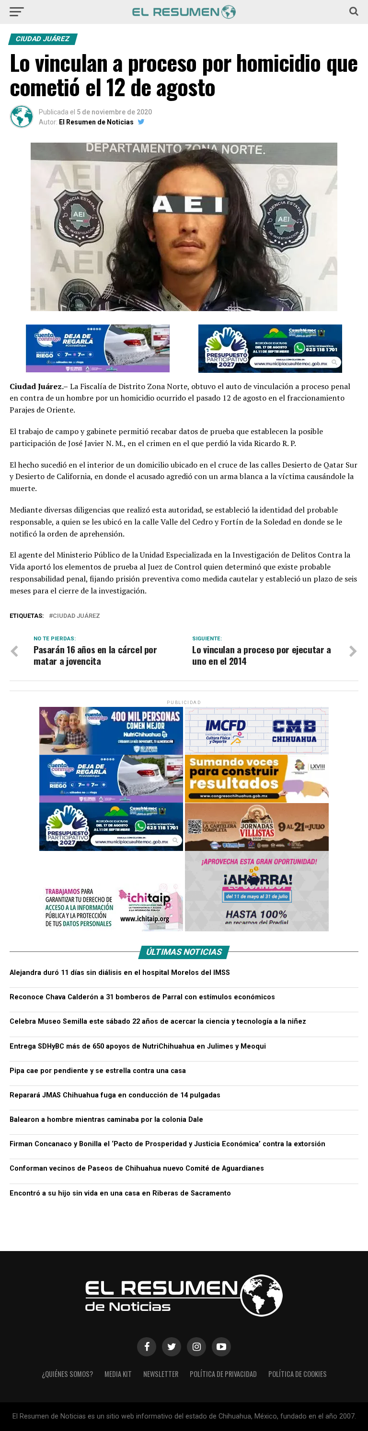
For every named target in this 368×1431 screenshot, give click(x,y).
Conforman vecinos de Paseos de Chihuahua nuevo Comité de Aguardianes (137, 1128)
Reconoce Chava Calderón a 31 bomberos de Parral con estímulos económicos (142, 957)
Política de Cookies (297, 1334)
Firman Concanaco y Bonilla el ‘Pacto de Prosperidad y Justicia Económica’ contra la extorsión (167, 1104)
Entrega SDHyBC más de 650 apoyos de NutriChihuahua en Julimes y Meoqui (138, 1006)
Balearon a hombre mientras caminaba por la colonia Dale (106, 1079)
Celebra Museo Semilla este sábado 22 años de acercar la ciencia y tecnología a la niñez (158, 981)
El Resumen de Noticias (96, 122)
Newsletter (160, 1334)
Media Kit (118, 1334)
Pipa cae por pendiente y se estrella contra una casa (98, 1031)
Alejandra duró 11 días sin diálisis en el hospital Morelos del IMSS (120, 932)
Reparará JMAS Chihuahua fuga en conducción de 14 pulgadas (115, 1055)
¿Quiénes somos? (67, 1334)
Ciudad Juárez (76, 576)
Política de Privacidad (223, 1334)
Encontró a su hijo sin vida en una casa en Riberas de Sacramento (120, 1153)
